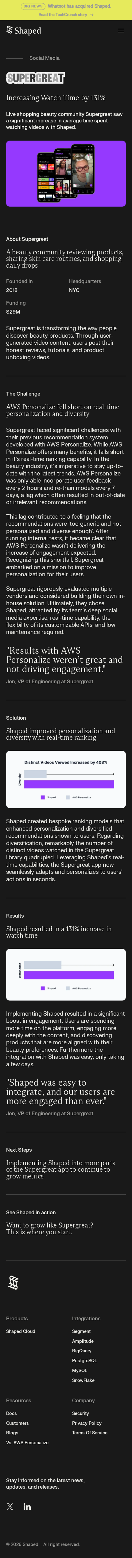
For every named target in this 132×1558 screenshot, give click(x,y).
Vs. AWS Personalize (27, 1442)
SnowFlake (83, 1380)
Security (80, 1413)
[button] (120, 30)
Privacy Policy (87, 1423)
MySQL (79, 1370)
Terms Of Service (89, 1433)
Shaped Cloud (20, 1331)
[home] (23, 30)
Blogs (12, 1433)
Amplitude (83, 1341)
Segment (81, 1331)
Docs (11, 1413)
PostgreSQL (84, 1360)
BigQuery (81, 1351)
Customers (17, 1423)
